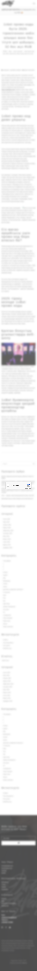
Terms (30, 488)
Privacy (27, 488)
